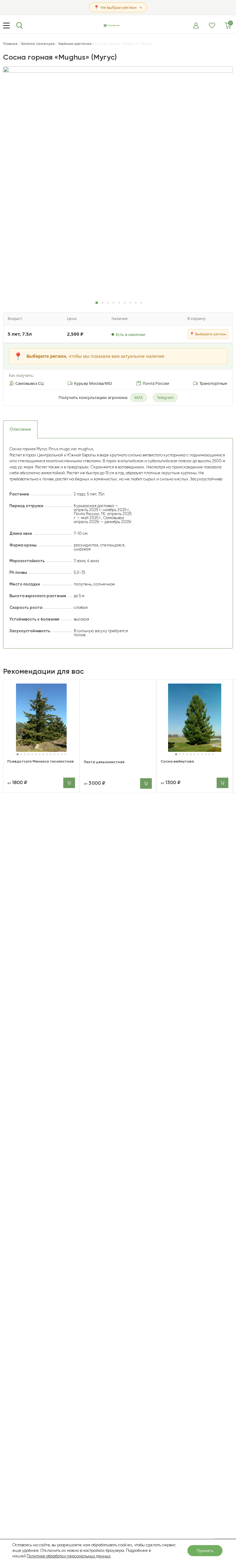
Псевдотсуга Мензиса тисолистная (40, 761)
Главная (10, 43)
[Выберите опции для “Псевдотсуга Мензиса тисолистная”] (69, 782)
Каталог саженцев (37, 43)
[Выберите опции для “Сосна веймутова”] (222, 782)
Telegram (165, 397)
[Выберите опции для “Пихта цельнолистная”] (146, 783)
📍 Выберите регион (208, 334)
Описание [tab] (20, 429)
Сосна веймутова (177, 761)
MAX (138, 397)
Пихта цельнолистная (104, 762)
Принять (205, 1550)
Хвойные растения (75, 43)
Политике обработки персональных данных (69, 1556)
